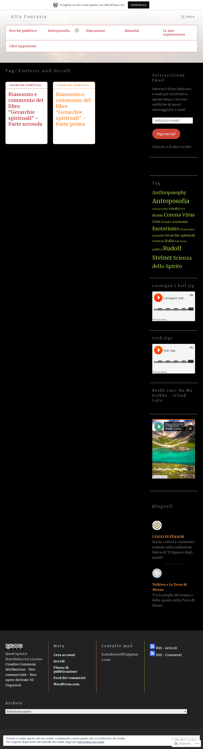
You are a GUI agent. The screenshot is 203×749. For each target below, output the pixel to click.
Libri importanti (22, 46)
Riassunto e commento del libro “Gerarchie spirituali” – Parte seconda (25, 109)
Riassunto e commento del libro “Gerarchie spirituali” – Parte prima (73, 109)
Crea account (64, 655)
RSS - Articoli (166, 648)
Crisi (156, 221)
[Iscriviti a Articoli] (152, 648)
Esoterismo (165, 229)
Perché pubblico (22, 31)
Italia (169, 241)
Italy (177, 241)
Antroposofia (59, 31)
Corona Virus (179, 215)
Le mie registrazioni (174, 32)
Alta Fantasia (29, 16)
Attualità (131, 31)
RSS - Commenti (169, 655)
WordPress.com (66, 684)
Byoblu (157, 215)
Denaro (166, 222)
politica (157, 249)
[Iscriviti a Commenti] (152, 655)
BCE (183, 209)
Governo (158, 241)
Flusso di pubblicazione (65, 669)
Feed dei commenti (69, 678)
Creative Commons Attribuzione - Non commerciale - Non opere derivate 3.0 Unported (20, 674)
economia (180, 222)
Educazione (95, 31)
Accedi (59, 661)
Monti (183, 241)
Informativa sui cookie (90, 741)
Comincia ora (138, 4)
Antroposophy (160, 209)
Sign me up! (166, 134)
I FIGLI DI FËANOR (168, 537)
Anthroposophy (169, 192)
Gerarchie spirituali (25, 85)
